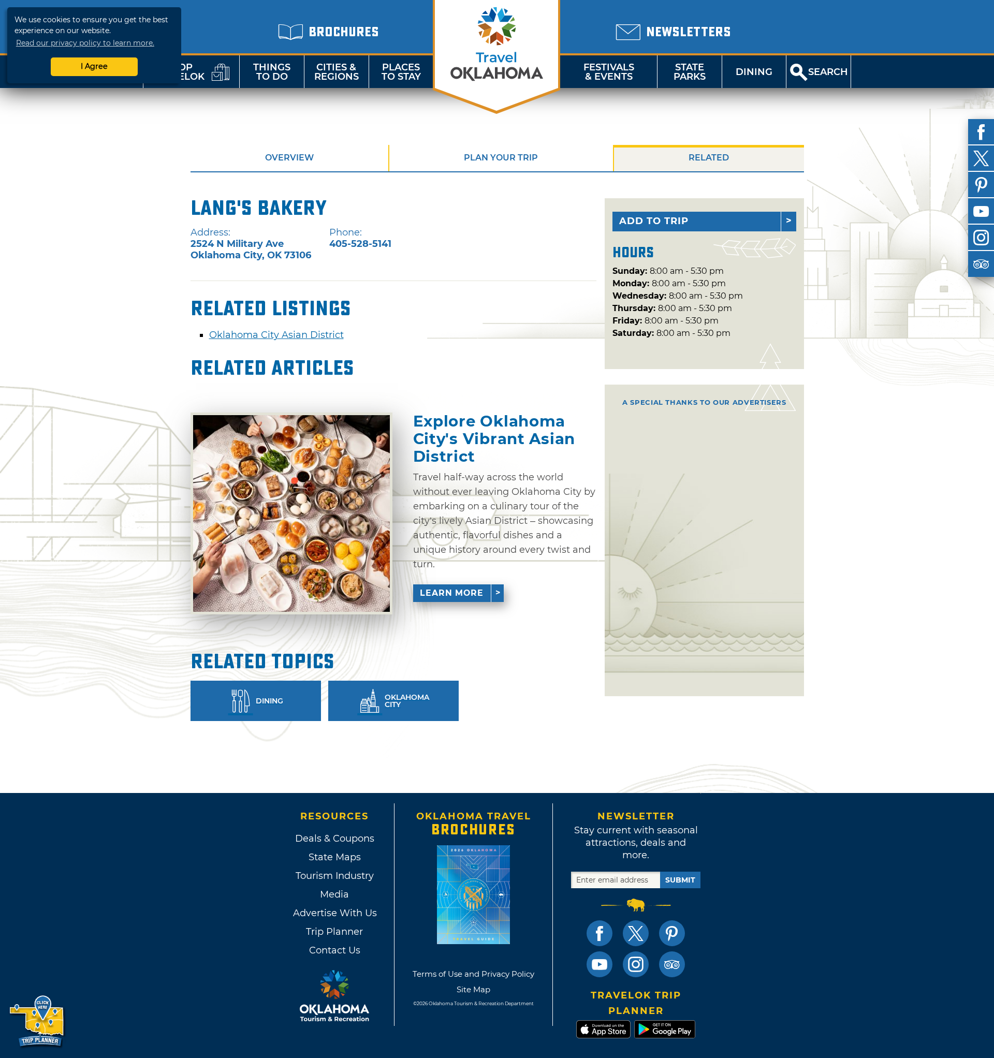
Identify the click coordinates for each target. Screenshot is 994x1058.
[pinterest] (981, 185)
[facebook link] (599, 933)
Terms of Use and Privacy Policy (473, 974)
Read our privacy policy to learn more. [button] (85, 43)
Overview (289, 158)
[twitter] (981, 158)
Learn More (452, 593)
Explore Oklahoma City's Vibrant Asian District (494, 439)
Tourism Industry (335, 875)
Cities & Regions (336, 72)
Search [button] (828, 72)
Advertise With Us (334, 913)
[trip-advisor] (981, 264)
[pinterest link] (672, 933)
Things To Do (271, 72)
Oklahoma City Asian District (276, 335)
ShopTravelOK (178, 72)
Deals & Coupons (334, 838)
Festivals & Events (608, 72)
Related (709, 158)
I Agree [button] (94, 66)
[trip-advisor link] (672, 964)
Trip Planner (334, 931)
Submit (680, 880)
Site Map (473, 989)
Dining (754, 72)
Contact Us (334, 950)
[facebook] (981, 132)
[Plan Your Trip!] (37, 1021)
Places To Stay (401, 72)
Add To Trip (654, 221)
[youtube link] (599, 964)
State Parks (690, 72)
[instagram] (981, 238)
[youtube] (981, 211)
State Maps (335, 857)
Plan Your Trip (501, 158)
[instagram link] (636, 964)
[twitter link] (636, 933)
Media (334, 894)
